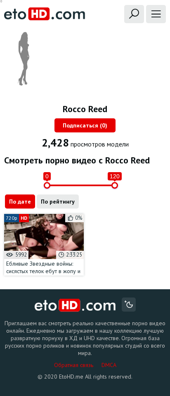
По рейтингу (58, 201)
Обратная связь (73, 365)
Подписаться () (85, 125)
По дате (20, 201)
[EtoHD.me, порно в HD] (75, 306)
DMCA (109, 365)
